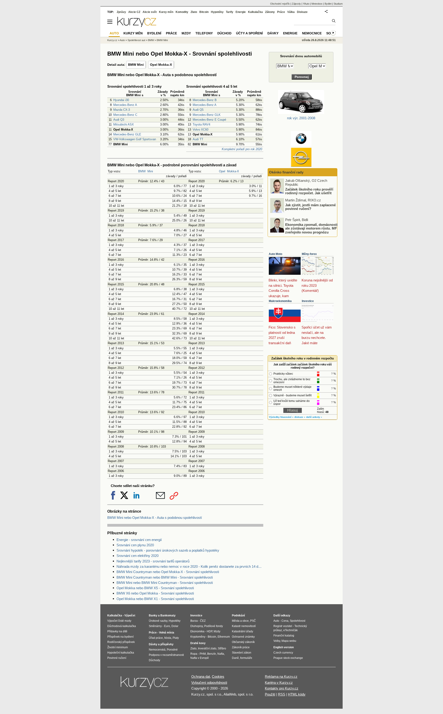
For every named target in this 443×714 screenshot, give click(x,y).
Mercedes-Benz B (205, 100)
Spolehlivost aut (136, 40)
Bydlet (328, 3)
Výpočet (129, 615)
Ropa (193, 653)
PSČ (253, 620)
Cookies (218, 676)
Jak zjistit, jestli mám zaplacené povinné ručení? (310, 207)
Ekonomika (197, 631)
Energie (241, 12)
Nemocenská (157, 649)
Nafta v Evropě (199, 658)
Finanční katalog (283, 635)
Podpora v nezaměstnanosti (166, 655)
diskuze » (299, 417)
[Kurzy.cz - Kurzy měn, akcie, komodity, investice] (136, 26)
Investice (308, 301)
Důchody (154, 660)
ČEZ (203, 620)
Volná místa (166, 632)
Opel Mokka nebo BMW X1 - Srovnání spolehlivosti (155, 599)
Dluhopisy (196, 626)
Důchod (224, 33)
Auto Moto (275, 254)
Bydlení (154, 33)
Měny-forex (309, 254)
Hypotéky (217, 12)
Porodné (172, 649)
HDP (209, 631)
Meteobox (317, 3)
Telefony (204, 33)
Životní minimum (117, 647)
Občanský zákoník (243, 642)
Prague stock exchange (288, 658)
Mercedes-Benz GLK (207, 115)
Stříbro (222, 648)
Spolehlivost (297, 620)
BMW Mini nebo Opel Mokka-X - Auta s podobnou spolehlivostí (154, 518)
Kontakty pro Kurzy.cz (281, 688)
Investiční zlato (207, 648)
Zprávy (121, 12)
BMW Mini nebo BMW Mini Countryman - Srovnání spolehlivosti (165, 583)
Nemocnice (312, 33)
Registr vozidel (282, 626)
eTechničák (290, 630)
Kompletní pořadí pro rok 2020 (242, 149)
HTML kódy (296, 694)
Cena (284, 620)
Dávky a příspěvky (161, 644)
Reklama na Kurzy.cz (281, 676)
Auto (122, 40)
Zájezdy (296, 3)
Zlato (194, 12)
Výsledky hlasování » (281, 417)
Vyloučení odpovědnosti (209, 682)
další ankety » (314, 417)
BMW (142, 171)
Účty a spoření (249, 33)
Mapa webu (288, 640)
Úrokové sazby (158, 620)
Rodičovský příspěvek (121, 642)
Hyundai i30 (121, 100)
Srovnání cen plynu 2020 (135, 545)
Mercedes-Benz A (125, 105)
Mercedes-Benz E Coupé (209, 119)
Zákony (270, 12)
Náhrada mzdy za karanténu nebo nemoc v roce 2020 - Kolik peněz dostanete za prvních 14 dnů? (190, 566)
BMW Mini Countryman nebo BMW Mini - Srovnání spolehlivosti (165, 577)
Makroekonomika (280, 301)
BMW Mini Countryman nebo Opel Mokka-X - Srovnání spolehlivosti (168, 572)
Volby (276, 640)
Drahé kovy (198, 643)
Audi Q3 (118, 119)
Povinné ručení (116, 658)
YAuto (306, 3)
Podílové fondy (213, 626)
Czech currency (283, 652)
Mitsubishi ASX (123, 124)
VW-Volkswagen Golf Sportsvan (134, 139)
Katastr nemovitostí (244, 626)
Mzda (167, 637)
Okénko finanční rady (286, 172)
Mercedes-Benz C (125, 115)
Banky (153, 615)
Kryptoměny (197, 636)
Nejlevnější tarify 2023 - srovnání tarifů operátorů (153, 561)
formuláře (246, 658)
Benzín (211, 653)
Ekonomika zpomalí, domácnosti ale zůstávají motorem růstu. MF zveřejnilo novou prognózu (311, 228)
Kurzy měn (166, 12)
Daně (235, 658)
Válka (291, 12)
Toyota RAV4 (201, 124)
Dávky (272, 33)
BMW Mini (136, 64)
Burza (194, 620)
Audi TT (198, 139)
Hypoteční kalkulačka (120, 652)
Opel (222, 171)
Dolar (174, 626)
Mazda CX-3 (121, 109)
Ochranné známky (243, 636)
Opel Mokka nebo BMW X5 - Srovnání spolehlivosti (155, 588)
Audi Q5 (198, 109)
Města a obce (240, 620)
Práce (281, 12)
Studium (338, 3)
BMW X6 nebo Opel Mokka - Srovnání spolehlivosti (155, 593)
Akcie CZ (134, 12)
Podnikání (238, 615)
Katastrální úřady (242, 631)
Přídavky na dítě (117, 631)
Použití (270, 694)
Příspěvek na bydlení (120, 636)
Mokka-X (233, 171)
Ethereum (224, 636)
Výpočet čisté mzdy (119, 620)
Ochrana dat (200, 676)
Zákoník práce (241, 647)
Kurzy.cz (112, 40)
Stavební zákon (241, 652)
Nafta (220, 653)
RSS (281, 694)
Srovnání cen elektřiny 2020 (138, 556)
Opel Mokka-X (161, 64)
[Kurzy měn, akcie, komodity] (145, 684)
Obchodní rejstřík (280, 3)
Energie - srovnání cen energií (139, 540)
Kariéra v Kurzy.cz (279, 682)
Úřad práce (156, 637)
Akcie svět (150, 12)
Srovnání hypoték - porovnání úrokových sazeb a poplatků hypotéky (168, 550)
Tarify (229, 12)
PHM (203, 653)
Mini (150, 171)
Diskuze (302, 12)
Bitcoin (204, 12)
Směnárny (155, 626)
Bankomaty (168, 615)
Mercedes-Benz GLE (127, 134)
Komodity (182, 12)
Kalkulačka (255, 12)
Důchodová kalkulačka (121, 626)
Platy (176, 637)
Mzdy (186, 33)
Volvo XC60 (200, 129)
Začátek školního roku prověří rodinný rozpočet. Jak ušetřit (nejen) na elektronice (309, 193)
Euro (167, 626)
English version (283, 647)
